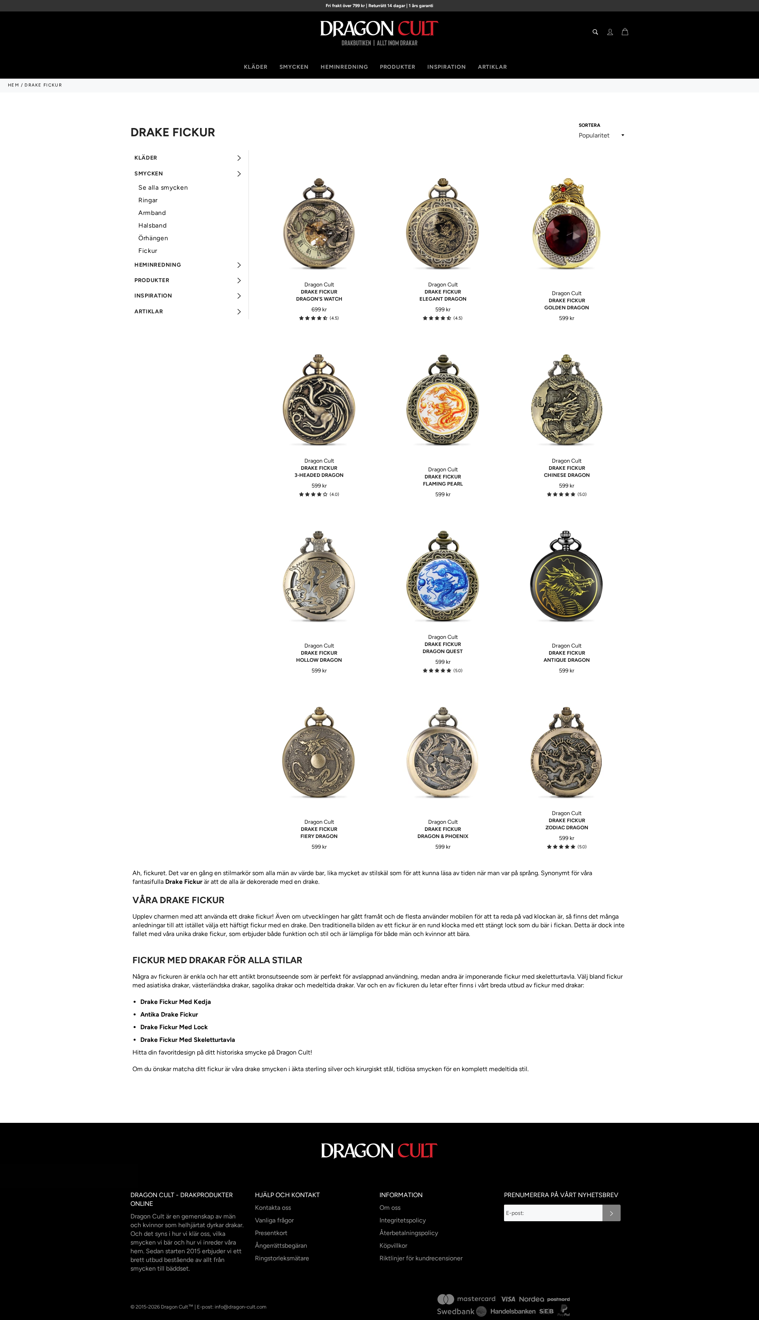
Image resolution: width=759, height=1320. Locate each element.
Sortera (589, 125)
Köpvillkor (393, 1245)
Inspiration (446, 67)
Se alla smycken (163, 187)
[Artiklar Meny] (238, 311)
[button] (313, 318)
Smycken (294, 67)
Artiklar (492, 67)
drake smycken (266, 1069)
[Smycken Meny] (238, 173)
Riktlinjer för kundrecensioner (421, 1258)
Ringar (148, 200)
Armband (152, 213)
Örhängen (153, 238)
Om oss (390, 1207)
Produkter (397, 67)
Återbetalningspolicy (409, 1233)
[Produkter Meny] (238, 280)
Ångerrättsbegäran (281, 1245)
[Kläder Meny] (238, 158)
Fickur (147, 250)
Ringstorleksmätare (282, 1258)
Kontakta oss (273, 1207)
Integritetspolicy (403, 1220)
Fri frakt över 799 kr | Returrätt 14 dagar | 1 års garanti (379, 5)
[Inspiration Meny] (238, 295)
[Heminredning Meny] (238, 265)
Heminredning (344, 67)
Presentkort (271, 1233)
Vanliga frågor (274, 1220)
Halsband (152, 225)
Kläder (255, 67)
